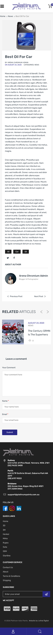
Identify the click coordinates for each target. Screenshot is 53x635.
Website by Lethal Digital (39, 621)
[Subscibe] (46, 594)
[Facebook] (14, 258)
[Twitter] (7, 258)
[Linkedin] (18, 508)
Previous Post (15, 296)
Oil (26, 251)
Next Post (39, 296)
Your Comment (8, 367)
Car (17, 251)
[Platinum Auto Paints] (26, 6)
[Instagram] (12, 508)
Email (5, 414)
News (10, 16)
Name (5, 401)
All (8, 251)
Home (2, 16)
